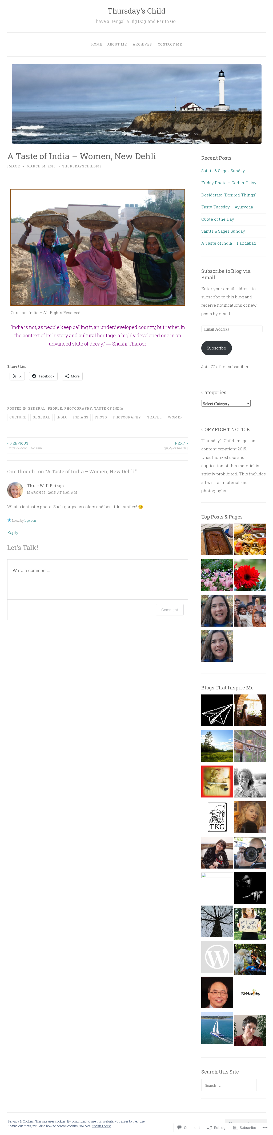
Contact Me (170, 44)
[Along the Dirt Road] (250, 783)
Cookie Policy (101, 1126)
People (55, 408)
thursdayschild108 (82, 166)
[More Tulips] (217, 576)
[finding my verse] (250, 818)
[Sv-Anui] (217, 1029)
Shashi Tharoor (129, 343)
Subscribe (216, 348)
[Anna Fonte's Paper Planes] (217, 711)
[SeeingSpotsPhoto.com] (250, 925)
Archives (142, 44)
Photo (101, 417)
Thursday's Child (136, 10)
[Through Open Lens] (250, 854)
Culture (17, 417)
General (37, 408)
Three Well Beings (45, 485)
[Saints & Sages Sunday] (217, 647)
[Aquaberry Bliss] (250, 996)
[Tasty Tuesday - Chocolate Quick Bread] (217, 541)
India (62, 417)
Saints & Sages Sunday (223, 170)
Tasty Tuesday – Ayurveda (227, 206)
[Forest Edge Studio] (250, 747)
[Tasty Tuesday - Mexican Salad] (250, 541)
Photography (78, 408)
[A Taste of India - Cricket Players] (250, 612)
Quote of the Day (175, 445)
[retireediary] (217, 994)
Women (175, 417)
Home (96, 44)
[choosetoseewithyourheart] (217, 958)
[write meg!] (217, 888)
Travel (154, 417)
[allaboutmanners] (217, 783)
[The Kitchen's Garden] (217, 818)
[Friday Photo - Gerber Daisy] (250, 576)
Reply (12, 532)
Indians (81, 417)
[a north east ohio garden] (217, 923)
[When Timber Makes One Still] (217, 747)
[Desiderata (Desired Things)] (217, 612)
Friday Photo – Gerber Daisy (228, 182)
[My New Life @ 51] (217, 854)
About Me (117, 44)
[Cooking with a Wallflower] (250, 711)
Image (13, 166)
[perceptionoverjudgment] (250, 1032)
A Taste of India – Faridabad (228, 243)
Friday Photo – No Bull (24, 445)
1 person (30, 520)
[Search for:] (229, 1085)
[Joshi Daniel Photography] (250, 889)
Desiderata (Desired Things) (228, 195)
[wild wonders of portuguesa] (250, 961)
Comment (169, 609)
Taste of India (108, 408)
